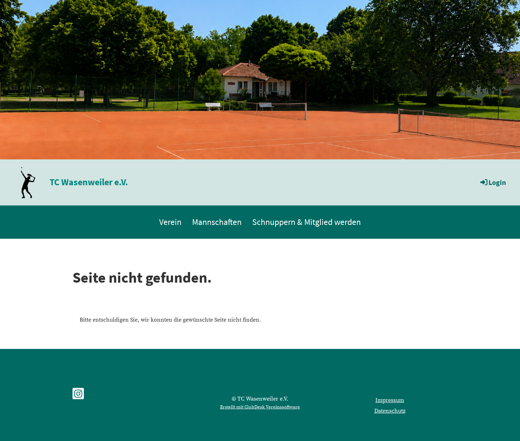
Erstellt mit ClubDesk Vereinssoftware (260, 407)
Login (497, 182)
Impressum (389, 400)
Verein (170, 221)
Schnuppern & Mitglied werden (306, 221)
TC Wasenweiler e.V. (89, 182)
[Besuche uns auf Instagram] (78, 396)
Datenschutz (389, 410)
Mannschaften (217, 221)
